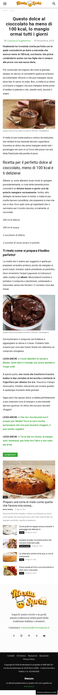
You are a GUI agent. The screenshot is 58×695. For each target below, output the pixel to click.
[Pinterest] (29, 636)
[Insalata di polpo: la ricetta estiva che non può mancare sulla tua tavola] (10, 543)
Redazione (32, 656)
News (22, 533)
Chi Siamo (21, 656)
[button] (4, 4)
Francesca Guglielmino (19, 40)
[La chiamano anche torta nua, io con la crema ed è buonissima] (10, 557)
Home (5, 10)
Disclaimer (44, 656)
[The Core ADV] (29, 679)
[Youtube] (44, 636)
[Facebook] (14, 636)
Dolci (12, 10)
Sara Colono (8, 509)
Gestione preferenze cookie (46, 692)
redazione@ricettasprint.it (35, 627)
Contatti (10, 656)
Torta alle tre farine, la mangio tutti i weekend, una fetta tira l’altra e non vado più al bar (28, 440)
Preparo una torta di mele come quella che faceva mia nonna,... (28, 503)
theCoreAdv (29, 686)
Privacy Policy (29, 659)
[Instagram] (21, 636)
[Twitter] (36, 636)
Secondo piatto (25, 546)
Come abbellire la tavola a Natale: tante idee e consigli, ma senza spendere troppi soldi (29, 362)
